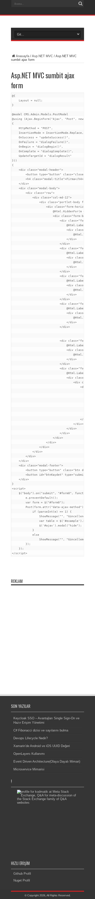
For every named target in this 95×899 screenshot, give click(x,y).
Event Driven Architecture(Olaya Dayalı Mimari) (46, 761)
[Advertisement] (47, 635)
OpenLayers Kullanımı (29, 754)
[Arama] (80, 3)
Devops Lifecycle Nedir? (30, 738)
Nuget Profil (21, 880)
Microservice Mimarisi (28, 769)
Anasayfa (22, 56)
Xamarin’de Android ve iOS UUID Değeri (41, 746)
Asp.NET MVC (42, 56)
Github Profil (22, 873)
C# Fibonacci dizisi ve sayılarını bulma (40, 730)
